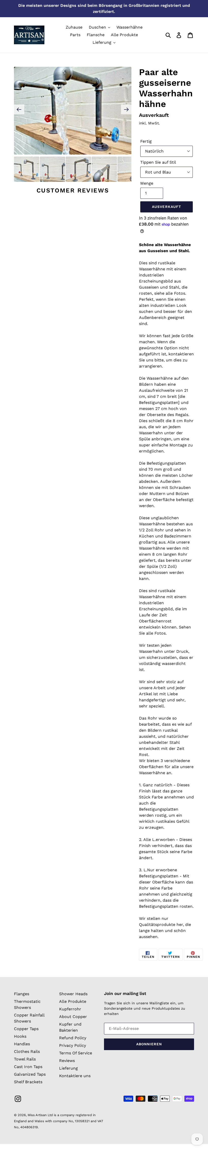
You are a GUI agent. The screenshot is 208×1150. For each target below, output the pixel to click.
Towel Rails (25, 1059)
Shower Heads (73, 993)
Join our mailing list (125, 993)
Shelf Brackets (28, 1081)
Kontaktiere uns (75, 1075)
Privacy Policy (72, 1045)
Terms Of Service (75, 1053)
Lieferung (68, 1068)
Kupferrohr (70, 1009)
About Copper (73, 1016)
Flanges (21, 993)
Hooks (20, 1036)
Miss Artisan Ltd (40, 1115)
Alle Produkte (72, 1001)
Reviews (67, 1060)
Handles (22, 1043)
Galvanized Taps (30, 1074)
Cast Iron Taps (28, 1066)
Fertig (146, 141)
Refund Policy (72, 1037)
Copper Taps (26, 1028)
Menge (146, 183)
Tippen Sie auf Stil (158, 162)
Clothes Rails (27, 1051)
